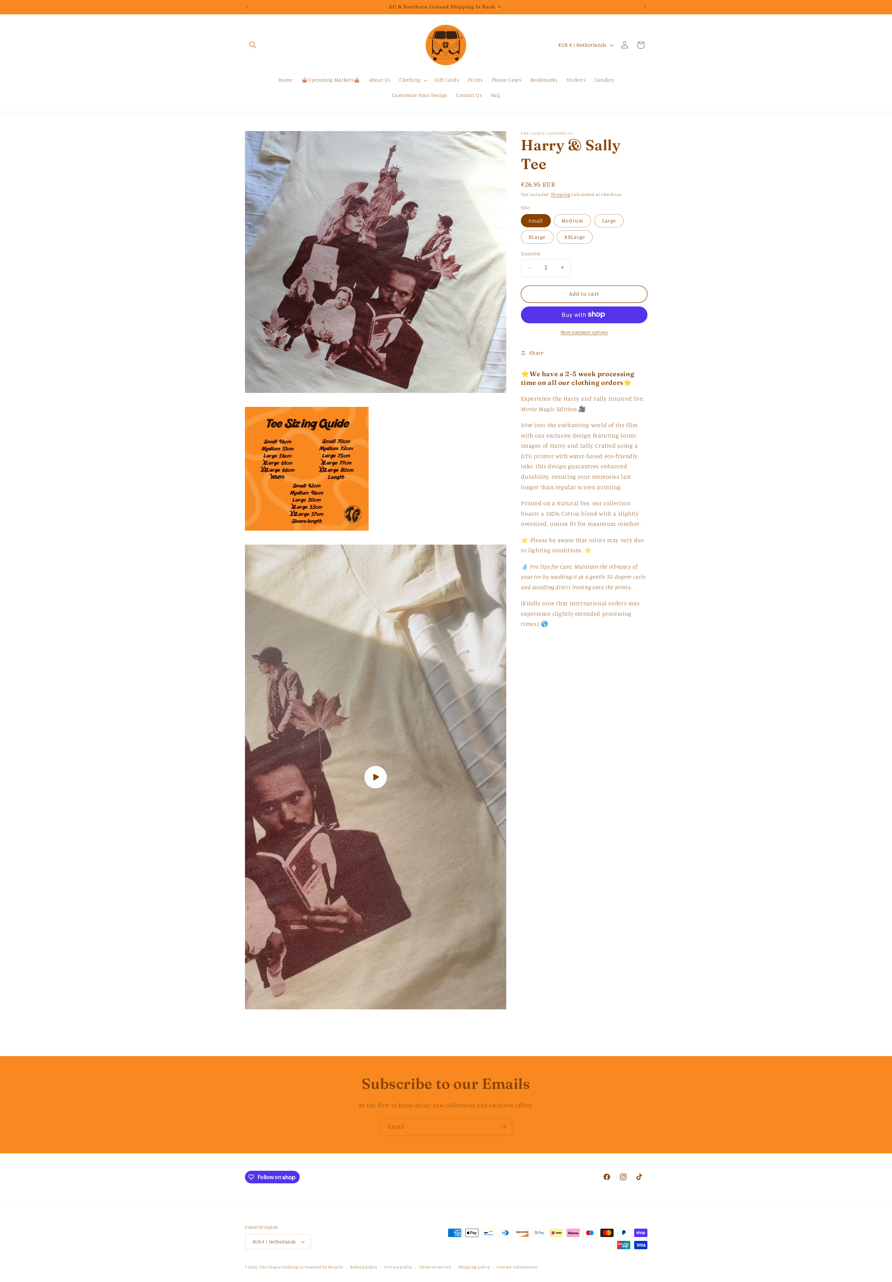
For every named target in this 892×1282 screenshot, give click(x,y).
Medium (572, 220)
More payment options (584, 331)
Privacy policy (398, 1267)
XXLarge (574, 237)
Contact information (517, 1267)
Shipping (560, 194)
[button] (253, 45)
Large (609, 220)
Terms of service (435, 1267)
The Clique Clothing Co (281, 1267)
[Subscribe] (503, 1126)
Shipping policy (474, 1267)
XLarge (537, 237)
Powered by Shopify (324, 1267)
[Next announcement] (645, 7)
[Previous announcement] (247, 7)
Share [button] (536, 352)
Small (536, 220)
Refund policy (363, 1267)
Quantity (530, 253)
